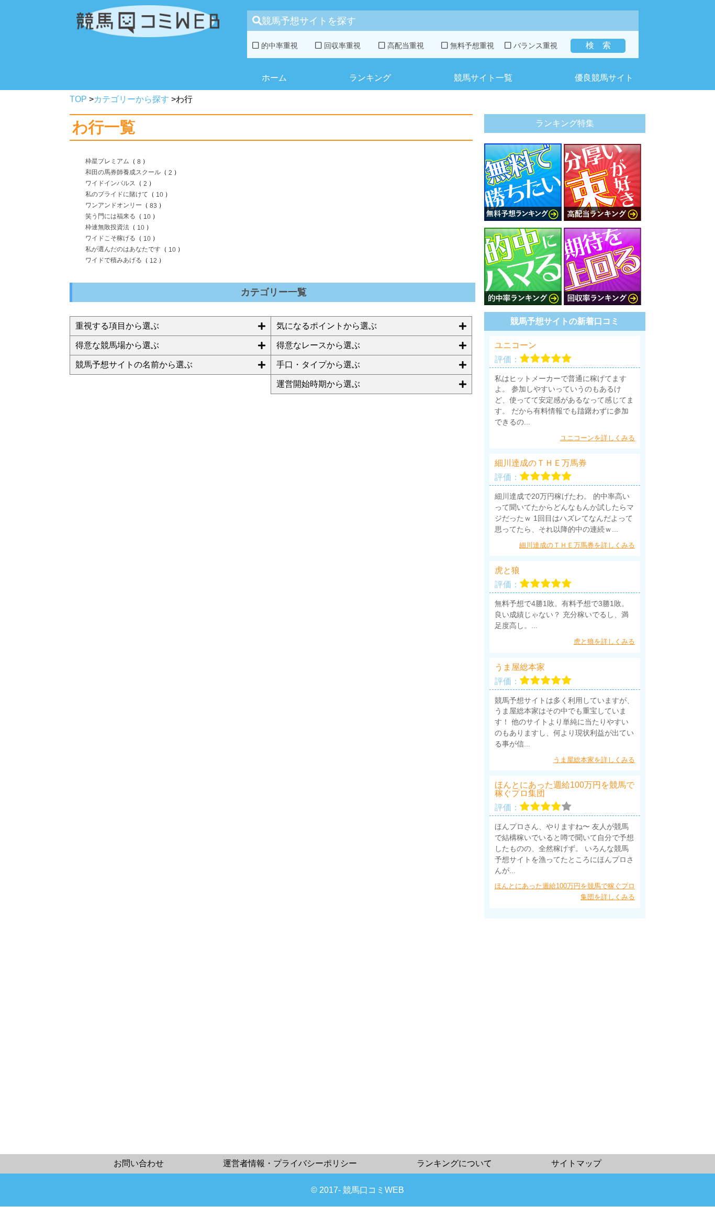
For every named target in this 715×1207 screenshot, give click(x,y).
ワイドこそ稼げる (110, 238)
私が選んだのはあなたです (123, 249)
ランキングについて (454, 1163)
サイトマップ (576, 1163)
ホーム (274, 77)
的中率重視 (278, 45)
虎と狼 (507, 570)
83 (153, 206)
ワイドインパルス (110, 183)
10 (159, 195)
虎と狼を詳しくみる (604, 641)
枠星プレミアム (107, 161)
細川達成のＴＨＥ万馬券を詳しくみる (577, 545)
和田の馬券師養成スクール (123, 172)
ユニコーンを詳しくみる (597, 438)
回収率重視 (341, 45)
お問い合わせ (139, 1163)
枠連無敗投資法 (107, 227)
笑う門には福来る (110, 216)
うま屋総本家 (520, 667)
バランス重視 (534, 45)
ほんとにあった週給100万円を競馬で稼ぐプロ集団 (564, 789)
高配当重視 (404, 45)
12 (153, 261)
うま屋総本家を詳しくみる (594, 760)
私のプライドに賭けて (116, 194)
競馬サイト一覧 (483, 77)
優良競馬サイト (604, 77)
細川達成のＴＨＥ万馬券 (541, 463)
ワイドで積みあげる (113, 260)
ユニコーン (516, 345)
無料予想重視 (471, 45)
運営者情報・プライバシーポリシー (290, 1163)
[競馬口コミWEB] (147, 39)
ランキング (370, 77)
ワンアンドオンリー (113, 205)
